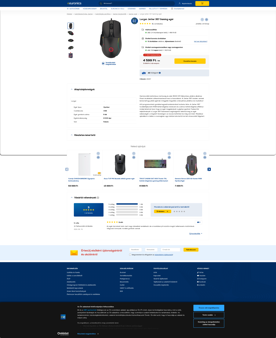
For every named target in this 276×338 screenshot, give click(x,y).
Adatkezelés (71, 282)
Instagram (202, 279)
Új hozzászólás (194, 233)
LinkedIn (201, 285)
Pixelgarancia (125, 279)
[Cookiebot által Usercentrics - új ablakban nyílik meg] (63, 333)
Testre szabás (207, 315)
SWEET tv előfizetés (127, 288)
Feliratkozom (191, 250)
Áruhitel (104, 9)
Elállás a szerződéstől (74, 276)
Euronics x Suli (117, 9)
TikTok (200, 272)
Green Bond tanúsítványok (76, 291)
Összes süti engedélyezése (209, 308)
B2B (121, 291)
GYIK (155, 272)
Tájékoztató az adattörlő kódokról (165, 282)
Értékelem (160, 211)
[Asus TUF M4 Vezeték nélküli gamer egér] (120, 164)
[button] (209, 169)
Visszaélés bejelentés (161, 285)
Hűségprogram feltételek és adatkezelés (81, 285)
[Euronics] (75, 3)
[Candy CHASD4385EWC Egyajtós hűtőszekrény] (85, 164)
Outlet (122, 285)
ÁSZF (68, 279)
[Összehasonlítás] (98, 157)
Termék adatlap (97, 175)
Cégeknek (132, 9)
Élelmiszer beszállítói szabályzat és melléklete (83, 294)
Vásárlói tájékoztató (161, 279)
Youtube (202, 276)
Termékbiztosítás (126, 276)
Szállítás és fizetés (73, 272)
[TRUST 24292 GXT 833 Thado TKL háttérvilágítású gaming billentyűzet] (156, 164)
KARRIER (142, 9)
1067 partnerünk (89, 310)
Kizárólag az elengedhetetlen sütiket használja (209, 323)
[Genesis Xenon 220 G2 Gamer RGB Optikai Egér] (191, 164)
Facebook (202, 282)
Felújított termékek (158, 9)
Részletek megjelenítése (86, 334)
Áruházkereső (179, 9)
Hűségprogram (89, 9)
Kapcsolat (157, 276)
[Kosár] (202, 3)
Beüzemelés (124, 282)
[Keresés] (172, 3)
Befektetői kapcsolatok (75, 288)
